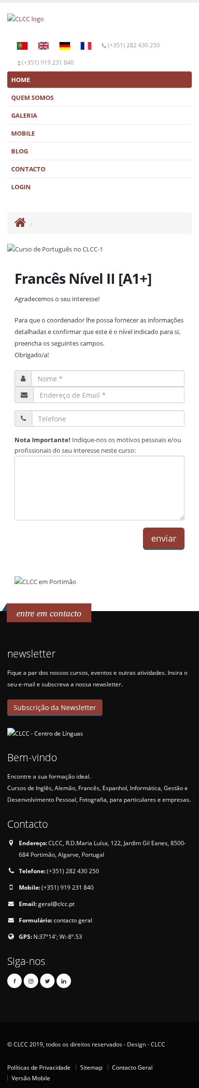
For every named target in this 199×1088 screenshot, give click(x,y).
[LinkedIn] (64, 981)
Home (20, 79)
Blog (19, 151)
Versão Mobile (31, 1078)
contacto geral (73, 920)
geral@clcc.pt (56, 903)
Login (21, 186)
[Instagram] (31, 981)
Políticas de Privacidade (39, 1067)
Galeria (24, 115)
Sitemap (91, 1067)
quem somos (32, 97)
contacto (28, 169)
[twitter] (47, 981)
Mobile (23, 133)
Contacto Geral (132, 1067)
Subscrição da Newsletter (55, 707)
